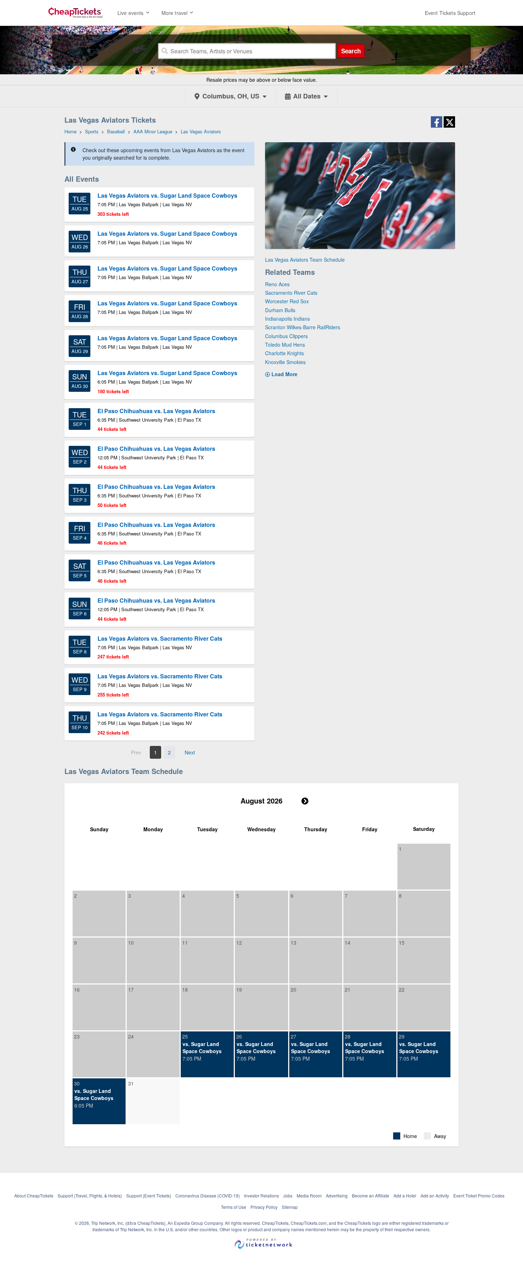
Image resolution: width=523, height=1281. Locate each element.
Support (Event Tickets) (148, 1195)
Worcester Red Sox (287, 301)
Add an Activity (435, 1195)
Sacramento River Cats (291, 292)
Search (351, 51)
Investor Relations (261, 1195)
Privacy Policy (264, 1207)
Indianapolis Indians (287, 318)
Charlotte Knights (284, 353)
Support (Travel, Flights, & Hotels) (90, 1195)
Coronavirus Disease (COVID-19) (207, 1195)
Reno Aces (277, 284)
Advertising (337, 1195)
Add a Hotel (404, 1195)
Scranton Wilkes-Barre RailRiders (302, 327)
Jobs (287, 1195)
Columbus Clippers (286, 336)
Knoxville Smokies (285, 361)
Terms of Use (233, 1207)
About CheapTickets (33, 1195)
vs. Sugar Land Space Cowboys (202, 1047)
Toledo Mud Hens (285, 344)
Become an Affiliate (370, 1195)
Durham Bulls (280, 310)
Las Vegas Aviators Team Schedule (305, 259)
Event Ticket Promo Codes (478, 1195)
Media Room (309, 1195)
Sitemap (290, 1207)
